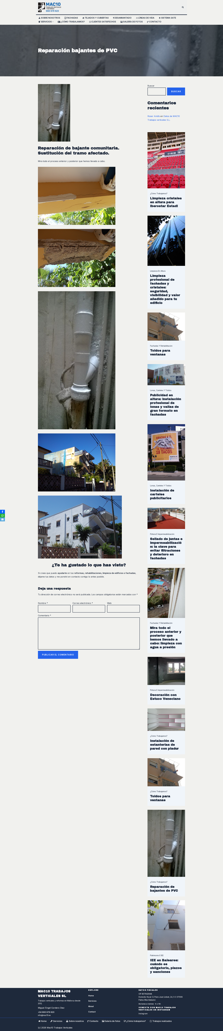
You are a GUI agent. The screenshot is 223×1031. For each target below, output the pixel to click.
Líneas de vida (146, 18)
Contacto (155, 21)
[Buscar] (183, 7)
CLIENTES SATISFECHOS (103, 21)
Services (92, 1001)
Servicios (57, 1021)
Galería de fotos (133, 21)
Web (109, 603)
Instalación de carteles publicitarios (162, 494)
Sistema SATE (168, 18)
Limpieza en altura (157, 271)
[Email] (2, 519)
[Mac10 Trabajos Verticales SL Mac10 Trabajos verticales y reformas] (49, 7)
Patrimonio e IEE (157, 955)
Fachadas (72, 18)
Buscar (151, 85)
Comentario (44, 615)
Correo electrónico (83, 603)
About (91, 1006)
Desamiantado (123, 18)
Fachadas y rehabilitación (161, 346)
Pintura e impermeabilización (162, 534)
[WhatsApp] (2, 515)
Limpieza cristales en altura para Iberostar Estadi (166, 202)
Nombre (43, 603)
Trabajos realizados (162, 1021)
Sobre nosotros (50, 18)
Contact (92, 1012)
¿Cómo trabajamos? (73, 21)
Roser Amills (154, 116)
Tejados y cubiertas (97, 18)
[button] (52, 21)
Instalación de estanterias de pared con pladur (164, 744)
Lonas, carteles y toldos (160, 390)
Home (91, 996)
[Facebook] (2, 512)
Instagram (143, 1013)
